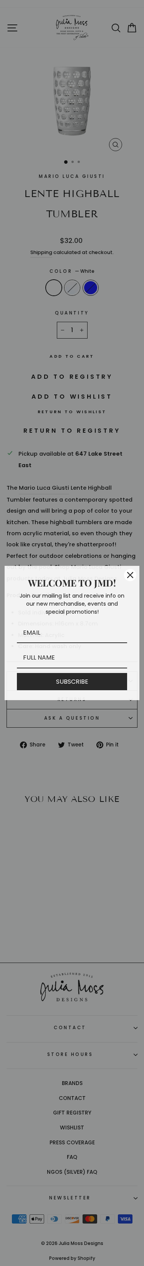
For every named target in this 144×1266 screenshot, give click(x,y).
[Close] (130, 575)
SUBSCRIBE (72, 681)
